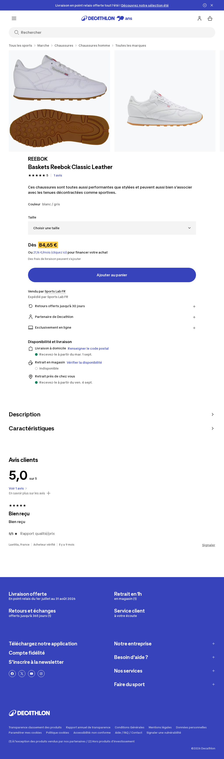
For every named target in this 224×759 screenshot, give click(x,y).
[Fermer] (211, 5)
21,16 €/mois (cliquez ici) (50, 252)
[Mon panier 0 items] (210, 18)
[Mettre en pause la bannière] (204, 5)
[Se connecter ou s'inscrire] (199, 18)
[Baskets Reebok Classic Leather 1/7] (59, 101)
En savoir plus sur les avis (27, 493)
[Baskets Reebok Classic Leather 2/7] (165, 101)
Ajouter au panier (112, 275)
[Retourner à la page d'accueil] (106, 18)
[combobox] (112, 228)
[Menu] (14, 18)
